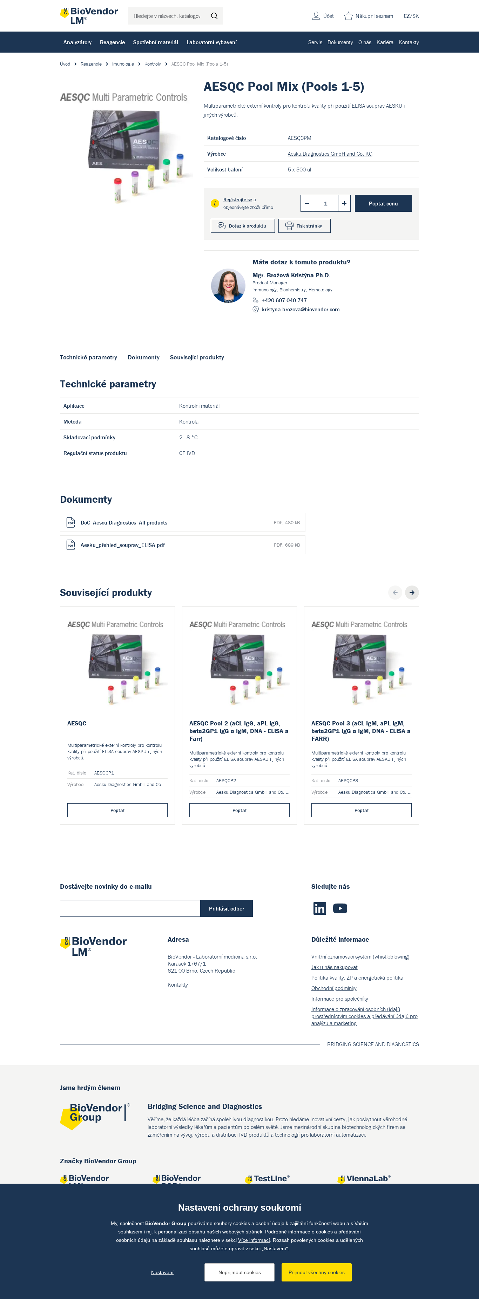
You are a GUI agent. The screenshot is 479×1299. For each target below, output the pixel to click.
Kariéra (385, 42)
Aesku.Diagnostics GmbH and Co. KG (330, 153)
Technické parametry (88, 357)
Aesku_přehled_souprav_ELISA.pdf (190, 544)
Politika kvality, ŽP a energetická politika (357, 977)
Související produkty (197, 357)
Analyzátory (77, 42)
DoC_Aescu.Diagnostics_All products (190, 522)
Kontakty (409, 42)
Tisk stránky (309, 226)
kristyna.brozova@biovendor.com (301, 309)
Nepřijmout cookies (239, 1272)
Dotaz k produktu (247, 226)
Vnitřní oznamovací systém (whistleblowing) (360, 956)
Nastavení (162, 1272)
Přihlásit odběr (226, 908)
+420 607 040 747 (284, 300)
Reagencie (112, 42)
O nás (364, 42)
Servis (315, 42)
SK (415, 15)
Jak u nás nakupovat (334, 966)
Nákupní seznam (374, 15)
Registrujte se (237, 199)
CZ (407, 15)
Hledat (214, 16)
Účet (328, 15)
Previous (395, 593)
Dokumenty (340, 42)
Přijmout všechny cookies (317, 1272)
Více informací (254, 1240)
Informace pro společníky (339, 998)
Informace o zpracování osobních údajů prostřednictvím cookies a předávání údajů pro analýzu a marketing (364, 1016)
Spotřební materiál (155, 42)
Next (412, 593)
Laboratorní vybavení (212, 42)
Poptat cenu (383, 203)
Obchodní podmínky (334, 988)
